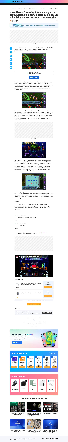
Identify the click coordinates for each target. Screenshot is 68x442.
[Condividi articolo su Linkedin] (11, 56)
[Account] (57, 1)
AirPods (22, 3)
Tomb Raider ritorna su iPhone (50, 413)
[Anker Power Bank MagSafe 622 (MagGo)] (47, 358)
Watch (27, 3)
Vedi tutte (53, 353)
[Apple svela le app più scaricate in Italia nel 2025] (17, 424)
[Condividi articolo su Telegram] (11, 59)
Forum (39, 3)
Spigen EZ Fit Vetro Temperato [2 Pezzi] (38, 363)
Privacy (53, 438)
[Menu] (10, 1)
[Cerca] (12, 1)
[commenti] (54, 21)
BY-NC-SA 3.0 (26, 439)
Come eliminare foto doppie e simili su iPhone (17, 414)
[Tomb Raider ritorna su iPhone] (50, 407)
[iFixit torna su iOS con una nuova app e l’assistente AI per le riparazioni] (34, 424)
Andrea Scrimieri (15, 20)
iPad (15, 3)
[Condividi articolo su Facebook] (11, 48)
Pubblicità (56, 438)
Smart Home (33, 3)
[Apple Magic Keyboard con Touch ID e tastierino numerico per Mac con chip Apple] (30, 358)
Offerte (46, 3)
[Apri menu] (23, 1)
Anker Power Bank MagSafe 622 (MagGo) (46, 363)
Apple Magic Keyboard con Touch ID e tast (30, 363)
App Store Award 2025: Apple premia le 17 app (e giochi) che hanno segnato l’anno (50, 431)
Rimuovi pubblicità (34, 43)
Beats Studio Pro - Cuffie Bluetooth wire (55, 363)
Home (11, 8)
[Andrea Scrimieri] (11, 21)
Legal (50, 438)
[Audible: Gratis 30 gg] (22, 358)
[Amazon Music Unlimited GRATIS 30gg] (14, 358)
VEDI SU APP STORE (34, 77)
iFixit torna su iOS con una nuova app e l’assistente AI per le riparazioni (34, 431)
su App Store (42, 231)
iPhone (11, 3)
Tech (43, 3)
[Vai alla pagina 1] (32, 393)
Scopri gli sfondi (16, 342)
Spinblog (23, 438)
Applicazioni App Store (17, 8)
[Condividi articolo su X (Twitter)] (11, 52)
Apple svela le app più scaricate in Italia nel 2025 (18, 431)
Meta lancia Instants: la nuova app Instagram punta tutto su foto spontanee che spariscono (34, 414)
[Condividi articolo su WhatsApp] (11, 63)
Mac (19, 3)
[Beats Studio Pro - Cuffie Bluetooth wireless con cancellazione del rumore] (55, 358)
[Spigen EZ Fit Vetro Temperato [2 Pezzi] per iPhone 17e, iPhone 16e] (39, 358)
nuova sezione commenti (19, 26)
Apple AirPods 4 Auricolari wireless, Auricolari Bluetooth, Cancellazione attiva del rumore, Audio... (31, 284)
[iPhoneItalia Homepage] (17, 1)
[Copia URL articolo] (11, 67)
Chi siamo (43, 438)
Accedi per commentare (47, 312)
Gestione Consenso (32, 439)
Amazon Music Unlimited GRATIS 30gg (14, 363)
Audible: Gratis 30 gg (22, 363)
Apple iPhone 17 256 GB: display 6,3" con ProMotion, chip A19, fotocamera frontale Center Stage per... (31, 293)
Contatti (47, 438)
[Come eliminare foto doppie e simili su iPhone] (17, 407)
